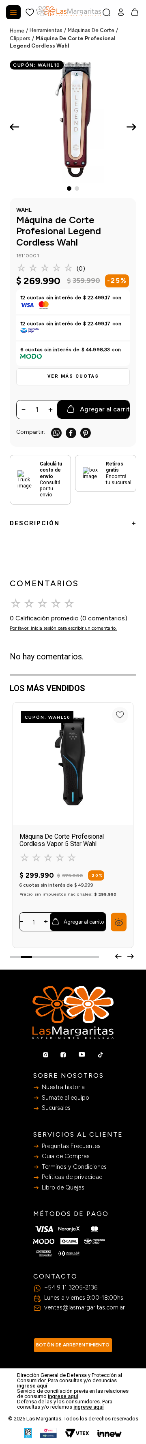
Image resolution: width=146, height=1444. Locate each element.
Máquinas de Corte (91, 30)
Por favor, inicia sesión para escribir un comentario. (63, 628)
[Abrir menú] (13, 12)
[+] (46, 922)
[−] (21, 922)
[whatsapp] (56, 433)
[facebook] (70, 433)
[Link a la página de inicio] (20, 31)
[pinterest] (85, 433)
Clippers (20, 38)
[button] (73, 376)
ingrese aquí (32, 1386)
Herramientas (46, 30)
